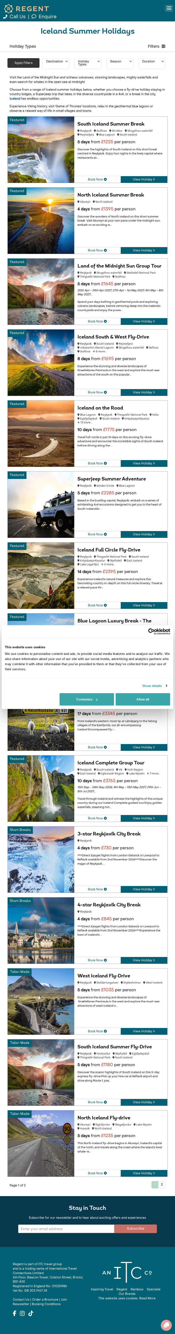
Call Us (17, 17)
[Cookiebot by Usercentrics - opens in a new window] (151, 631)
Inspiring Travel (102, 1289)
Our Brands (127, 1294)
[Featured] (41, 149)
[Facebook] (14, 1313)
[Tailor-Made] (41, 1001)
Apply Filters (24, 63)
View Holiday (143, 179)
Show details (152, 685)
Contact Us (21, 1300)
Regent (122, 1289)
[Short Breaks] (41, 859)
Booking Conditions (46, 1304)
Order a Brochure (45, 1300)
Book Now (96, 179)
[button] (55, 63)
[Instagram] (22, 1313)
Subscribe (135, 1228)
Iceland (15, 99)
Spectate (153, 1289)
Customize (84, 699)
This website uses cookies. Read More (127, 1298)
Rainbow (137, 1289)
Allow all (142, 699)
